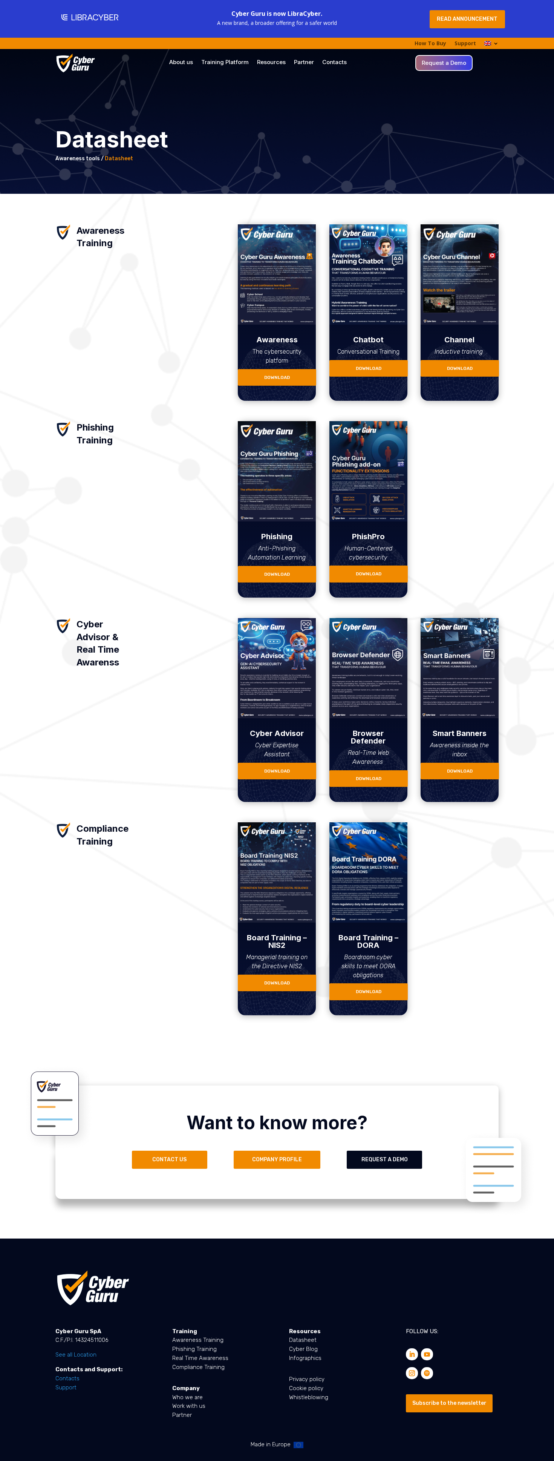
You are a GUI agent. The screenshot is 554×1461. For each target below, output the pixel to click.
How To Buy (430, 44)
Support (465, 44)
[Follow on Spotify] (427, 1373)
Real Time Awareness (200, 1358)
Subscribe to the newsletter (449, 1403)
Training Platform (225, 63)
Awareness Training (197, 1340)
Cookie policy (306, 1388)
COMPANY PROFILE (277, 1159)
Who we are (187, 1397)
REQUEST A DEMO (384, 1159)
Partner (304, 63)
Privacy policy (306, 1379)
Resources (271, 63)
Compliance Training (198, 1367)
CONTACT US (169, 1159)
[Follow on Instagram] (412, 1373)
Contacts (334, 63)
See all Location (75, 1354)
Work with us (188, 1406)
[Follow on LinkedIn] (412, 1354)
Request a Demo (444, 63)
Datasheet (303, 1340)
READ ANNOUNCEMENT (467, 19)
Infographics (305, 1358)
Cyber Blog (303, 1349)
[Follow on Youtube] (427, 1354)
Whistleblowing (308, 1397)
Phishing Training (194, 1349)
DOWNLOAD (277, 377)
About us (181, 63)
